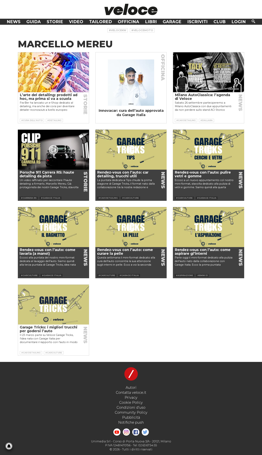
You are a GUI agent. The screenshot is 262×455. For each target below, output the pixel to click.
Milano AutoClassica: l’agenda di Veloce (202, 97)
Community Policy (131, 412)
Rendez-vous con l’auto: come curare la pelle (125, 252)
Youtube (116, 432)
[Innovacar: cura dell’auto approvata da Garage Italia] (131, 82)
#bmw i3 (202, 275)
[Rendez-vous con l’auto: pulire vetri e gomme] (208, 150)
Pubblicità (131, 417)
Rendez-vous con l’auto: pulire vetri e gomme (203, 174)
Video (76, 21)
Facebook (135, 432)
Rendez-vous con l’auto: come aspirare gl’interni (202, 252)
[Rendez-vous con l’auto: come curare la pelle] (131, 227)
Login (239, 21)
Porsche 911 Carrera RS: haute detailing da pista (47, 174)
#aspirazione (184, 275)
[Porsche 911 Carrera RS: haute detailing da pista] (53, 150)
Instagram (126, 432)
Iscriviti (197, 21)
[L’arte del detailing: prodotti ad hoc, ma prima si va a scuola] (53, 72)
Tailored (100, 21)
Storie (55, 21)
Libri (151, 21)
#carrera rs (29, 198)
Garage (172, 21)
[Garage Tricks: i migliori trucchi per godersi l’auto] (53, 305)
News (13, 21)
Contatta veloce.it (131, 392)
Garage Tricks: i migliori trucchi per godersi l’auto (48, 329)
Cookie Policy (131, 402)
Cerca (253, 21)
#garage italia (50, 198)
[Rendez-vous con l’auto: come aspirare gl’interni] (208, 227)
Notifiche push (131, 422)
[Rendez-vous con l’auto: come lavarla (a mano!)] (53, 227)
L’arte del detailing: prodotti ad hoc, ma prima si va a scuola (48, 97)
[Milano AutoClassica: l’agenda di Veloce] (208, 72)
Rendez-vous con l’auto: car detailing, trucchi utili (122, 174)
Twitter (145, 432)
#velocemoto (142, 30)
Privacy (131, 397)
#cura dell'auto (32, 120)
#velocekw (117, 30)
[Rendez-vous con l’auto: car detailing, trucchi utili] (131, 150)
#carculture (130, 198)
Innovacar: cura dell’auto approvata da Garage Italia (131, 112)
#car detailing (186, 120)
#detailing (54, 120)
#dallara (206, 120)
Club (220, 21)
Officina (128, 21)
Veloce (131, 9)
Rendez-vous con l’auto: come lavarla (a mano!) (47, 252)
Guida (33, 21)
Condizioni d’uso (131, 407)
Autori (131, 387)
